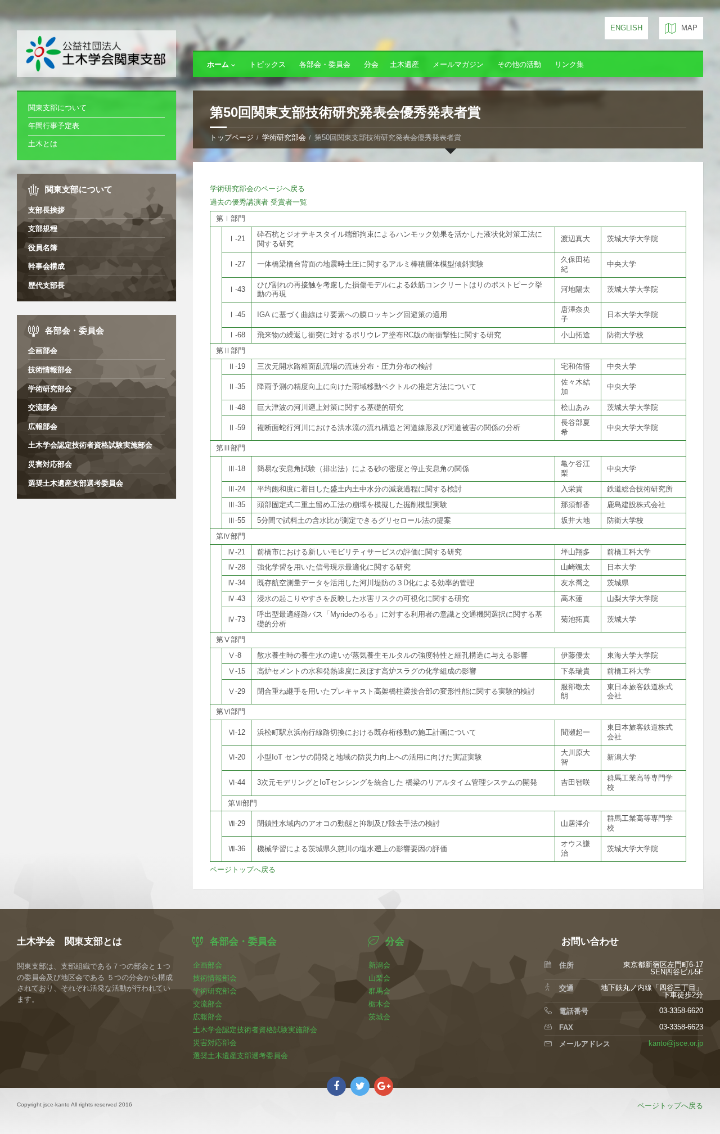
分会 (371, 64)
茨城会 (379, 1017)
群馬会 (379, 991)
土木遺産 (404, 64)
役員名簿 (42, 247)
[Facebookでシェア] (336, 1086)
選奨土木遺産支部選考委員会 (75, 483)
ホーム (218, 64)
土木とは (42, 143)
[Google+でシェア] (383, 1086)
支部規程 (42, 228)
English (626, 28)
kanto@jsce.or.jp (676, 1043)
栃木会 (379, 1004)
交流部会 (42, 407)
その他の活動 (519, 64)
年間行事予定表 (53, 125)
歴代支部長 (46, 285)
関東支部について (57, 107)
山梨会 (379, 978)
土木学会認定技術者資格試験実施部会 (90, 445)
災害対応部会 (50, 464)
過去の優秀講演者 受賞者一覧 (258, 202)
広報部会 (42, 426)
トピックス (267, 64)
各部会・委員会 (324, 64)
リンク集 (569, 64)
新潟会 (379, 965)
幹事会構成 (46, 266)
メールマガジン (458, 64)
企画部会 (42, 350)
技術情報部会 (50, 369)
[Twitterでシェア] (360, 1086)
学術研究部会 (284, 137)
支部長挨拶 (46, 210)
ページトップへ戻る (243, 869)
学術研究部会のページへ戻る (257, 188)
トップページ (232, 137)
